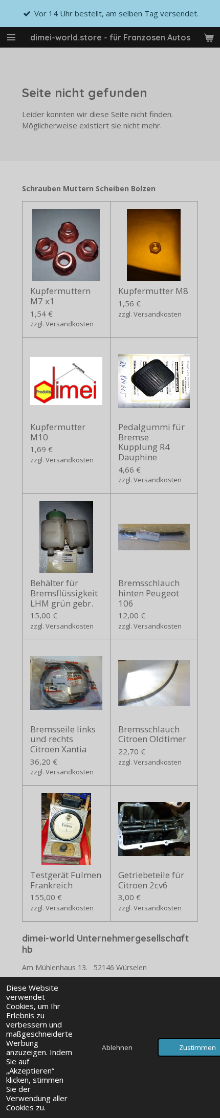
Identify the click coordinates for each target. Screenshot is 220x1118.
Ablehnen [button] (117, 1047)
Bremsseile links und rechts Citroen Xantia (63, 739)
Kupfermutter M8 (153, 291)
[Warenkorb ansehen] (208, 37)
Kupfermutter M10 (57, 432)
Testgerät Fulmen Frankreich (65, 880)
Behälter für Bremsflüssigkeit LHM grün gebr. (64, 593)
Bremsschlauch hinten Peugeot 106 (149, 593)
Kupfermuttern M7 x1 (60, 296)
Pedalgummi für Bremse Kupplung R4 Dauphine (151, 442)
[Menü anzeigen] (11, 37)
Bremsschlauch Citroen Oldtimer (152, 734)
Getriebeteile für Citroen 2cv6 (151, 880)
